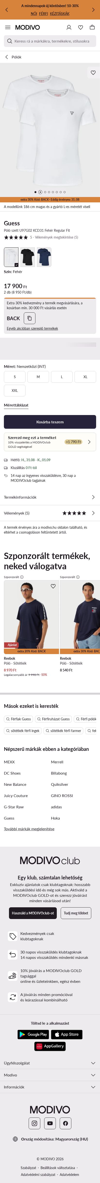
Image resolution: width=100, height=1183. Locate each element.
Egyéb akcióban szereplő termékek (32, 328)
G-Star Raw (14, 806)
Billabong (59, 773)
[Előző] (7, 10)
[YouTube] (50, 1123)
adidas (56, 806)
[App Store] (67, 1035)
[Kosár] (92, 27)
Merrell (57, 761)
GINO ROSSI (62, 795)
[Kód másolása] (29, 318)
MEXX (9, 761)
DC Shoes (12, 773)
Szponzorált (11, 577)
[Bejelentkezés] (69, 27)
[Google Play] (33, 1035)
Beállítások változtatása (58, 1168)
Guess (12, 223)
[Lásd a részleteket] (93, 497)
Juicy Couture (16, 795)
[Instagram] (34, 1123)
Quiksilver (59, 784)
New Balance (15, 784)
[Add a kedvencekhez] (93, 72)
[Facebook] (65, 1123)
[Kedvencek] (80, 27)
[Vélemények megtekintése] (93, 513)
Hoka (55, 818)
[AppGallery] (50, 1046)
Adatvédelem (69, 1174)
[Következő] (93, 10)
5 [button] (41, 237)
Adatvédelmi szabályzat (38, 1174)
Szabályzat (28, 1168)
